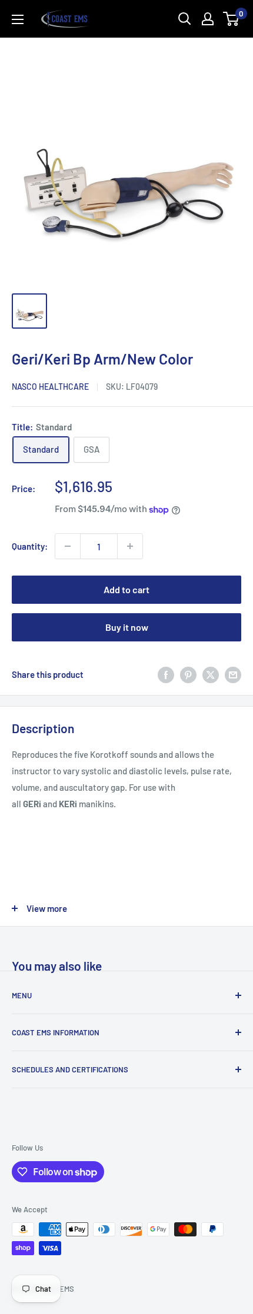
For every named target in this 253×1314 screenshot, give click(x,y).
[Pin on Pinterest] (188, 674)
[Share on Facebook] (166, 674)
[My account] (208, 18)
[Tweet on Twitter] (210, 674)
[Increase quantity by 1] (130, 546)
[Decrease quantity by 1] (67, 546)
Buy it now (126, 627)
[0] (231, 19)
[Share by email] (233, 674)
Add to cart (126, 589)
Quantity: (30, 546)
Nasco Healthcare (50, 387)
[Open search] (184, 18)
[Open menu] (18, 19)
